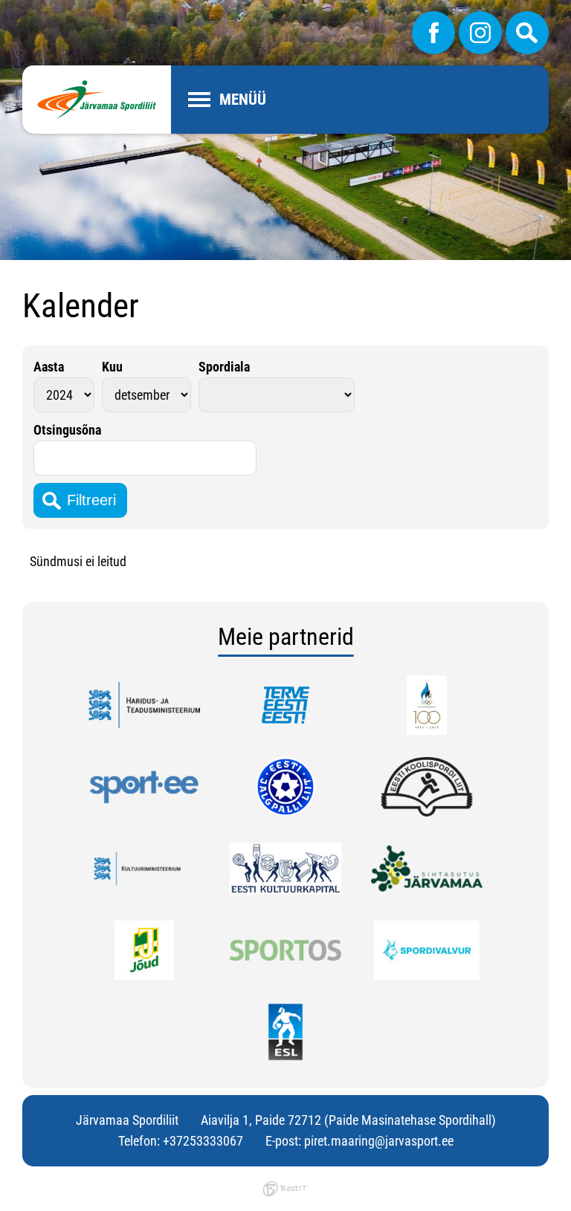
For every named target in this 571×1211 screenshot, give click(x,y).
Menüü (242, 99)
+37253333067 (203, 1141)
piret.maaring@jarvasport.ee (379, 1141)
